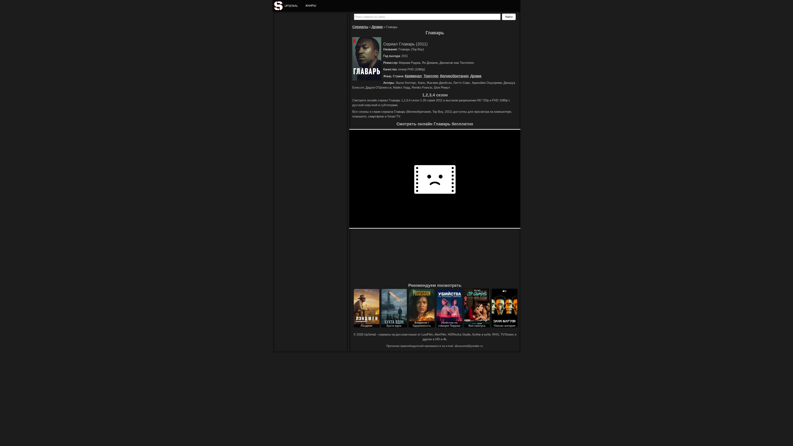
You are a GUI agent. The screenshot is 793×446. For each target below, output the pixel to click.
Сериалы (360, 27)
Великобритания (454, 76)
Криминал (413, 76)
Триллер (431, 76)
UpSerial (291, 5)
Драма (377, 27)
